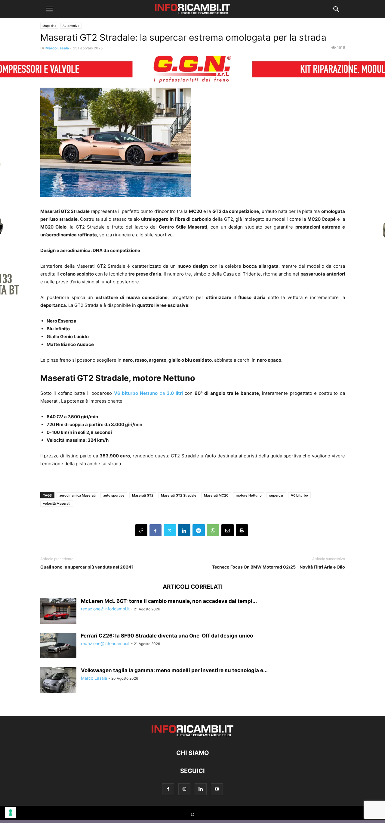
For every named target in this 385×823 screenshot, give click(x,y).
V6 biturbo (299, 495)
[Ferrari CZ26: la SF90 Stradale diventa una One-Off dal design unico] (58, 646)
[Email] (227, 530)
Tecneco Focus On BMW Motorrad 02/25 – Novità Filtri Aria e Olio (278, 566)
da (148, 393)
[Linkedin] (184, 530)
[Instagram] (184, 789)
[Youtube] (217, 789)
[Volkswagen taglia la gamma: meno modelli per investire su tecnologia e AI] (58, 680)
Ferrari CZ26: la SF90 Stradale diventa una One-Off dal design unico (167, 636)
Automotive (71, 25)
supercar (276, 495)
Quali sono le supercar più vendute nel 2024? (87, 566)
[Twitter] (170, 530)
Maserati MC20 (216, 495)
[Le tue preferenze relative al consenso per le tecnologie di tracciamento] (10, 812)
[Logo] (192, 734)
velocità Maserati (56, 503)
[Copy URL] (141, 530)
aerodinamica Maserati (77, 495)
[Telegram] (198, 530)
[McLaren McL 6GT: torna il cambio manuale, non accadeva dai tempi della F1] (58, 611)
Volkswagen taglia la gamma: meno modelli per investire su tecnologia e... (174, 670)
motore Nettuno (249, 495)
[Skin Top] (192, 69)
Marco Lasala (57, 48)
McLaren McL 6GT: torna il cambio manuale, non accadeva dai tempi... (169, 601)
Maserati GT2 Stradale (178, 495)
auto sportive (114, 495)
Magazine (49, 25)
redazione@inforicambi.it (105, 608)
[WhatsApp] (213, 530)
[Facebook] (155, 530)
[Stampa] (242, 530)
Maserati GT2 (142, 495)
